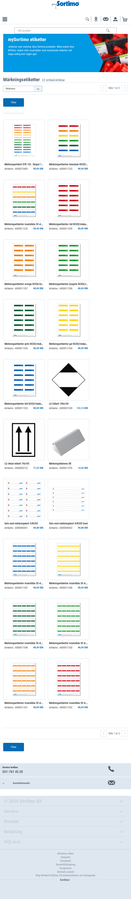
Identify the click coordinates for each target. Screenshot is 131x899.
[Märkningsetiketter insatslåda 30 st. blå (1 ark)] (24, 559)
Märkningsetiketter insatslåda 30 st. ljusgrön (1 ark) (68, 643)
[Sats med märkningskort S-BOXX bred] (68, 499)
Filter (13, 102)
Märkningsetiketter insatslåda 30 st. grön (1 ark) (23, 643)
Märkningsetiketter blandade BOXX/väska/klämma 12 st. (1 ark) (68, 164)
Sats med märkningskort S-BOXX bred (68, 523)
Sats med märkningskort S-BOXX (21, 523)
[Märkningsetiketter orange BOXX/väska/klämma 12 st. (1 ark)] (24, 260)
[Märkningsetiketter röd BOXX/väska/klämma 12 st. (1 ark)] (68, 200)
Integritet (65, 857)
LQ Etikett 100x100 (59, 403)
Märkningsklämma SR (60, 463)
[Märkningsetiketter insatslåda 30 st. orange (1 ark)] (24, 679)
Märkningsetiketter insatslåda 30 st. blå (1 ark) (23, 583)
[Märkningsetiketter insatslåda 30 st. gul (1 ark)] (68, 559)
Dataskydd (65, 860)
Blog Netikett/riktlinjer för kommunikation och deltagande (65, 875)
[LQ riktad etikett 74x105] (24, 439)
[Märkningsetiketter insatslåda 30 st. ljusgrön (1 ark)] (68, 619)
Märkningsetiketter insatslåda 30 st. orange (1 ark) (23, 702)
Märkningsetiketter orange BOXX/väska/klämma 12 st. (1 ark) (23, 284)
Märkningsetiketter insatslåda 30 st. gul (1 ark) (68, 583)
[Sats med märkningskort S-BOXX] (24, 499)
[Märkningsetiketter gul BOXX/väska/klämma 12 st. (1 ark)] (68, 320)
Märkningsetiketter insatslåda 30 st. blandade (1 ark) (23, 224)
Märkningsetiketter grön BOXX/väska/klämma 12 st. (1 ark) (23, 343)
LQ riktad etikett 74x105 (16, 463)
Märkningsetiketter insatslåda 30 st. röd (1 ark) (68, 702)
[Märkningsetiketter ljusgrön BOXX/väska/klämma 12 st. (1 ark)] (68, 260)
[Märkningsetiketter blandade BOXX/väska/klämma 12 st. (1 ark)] (68, 140)
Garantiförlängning (65, 864)
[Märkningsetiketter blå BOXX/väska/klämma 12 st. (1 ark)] (24, 379)
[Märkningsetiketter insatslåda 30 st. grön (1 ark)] (24, 619)
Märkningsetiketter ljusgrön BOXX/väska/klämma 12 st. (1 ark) (68, 284)
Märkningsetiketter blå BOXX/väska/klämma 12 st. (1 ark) (23, 403)
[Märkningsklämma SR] (68, 439)
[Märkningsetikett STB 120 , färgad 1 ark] (24, 140)
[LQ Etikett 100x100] (68, 379)
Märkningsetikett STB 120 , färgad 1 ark (23, 164)
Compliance (65, 868)
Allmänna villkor (65, 853)
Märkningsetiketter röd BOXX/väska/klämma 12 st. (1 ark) (68, 224)
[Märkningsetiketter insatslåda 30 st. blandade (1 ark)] (24, 200)
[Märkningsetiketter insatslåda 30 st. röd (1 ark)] (68, 679)
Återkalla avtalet (65, 871)
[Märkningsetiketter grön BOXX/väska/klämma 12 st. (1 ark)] (24, 320)
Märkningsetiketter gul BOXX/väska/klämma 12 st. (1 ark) (68, 343)
